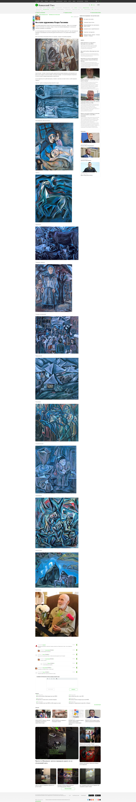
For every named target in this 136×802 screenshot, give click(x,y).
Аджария (40, 7)
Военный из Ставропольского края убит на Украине (79, 703)
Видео (74, 1)
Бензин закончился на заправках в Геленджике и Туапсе (59, 721)
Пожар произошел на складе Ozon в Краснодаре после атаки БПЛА (88, 43)
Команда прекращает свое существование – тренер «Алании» (92, 25)
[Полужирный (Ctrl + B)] (47, 679)
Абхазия (37, 7)
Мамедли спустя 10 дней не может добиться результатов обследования (92, 721)
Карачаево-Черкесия (39, 9)
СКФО (82, 9)
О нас (70, 795)
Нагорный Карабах (53, 9)
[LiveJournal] (33, 28)
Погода (86, 1)
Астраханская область (58, 7)
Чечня (92, 9)
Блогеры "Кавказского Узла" (43, 14)
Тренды (46, 1)
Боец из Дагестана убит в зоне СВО (76, 696)
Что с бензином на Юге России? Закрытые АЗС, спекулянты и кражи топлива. (90, 786)
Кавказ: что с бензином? (40, 12)
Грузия (72, 7)
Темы (42, 1)
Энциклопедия (59, 1)
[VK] (33, 17)
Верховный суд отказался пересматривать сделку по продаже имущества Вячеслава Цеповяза (89, 60)
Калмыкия (91, 7)
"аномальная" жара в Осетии (89, 22)
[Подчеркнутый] (52, 679)
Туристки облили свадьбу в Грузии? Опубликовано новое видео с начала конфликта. (90, 744)
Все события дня (97, 704)
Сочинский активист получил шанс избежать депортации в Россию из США (90, 102)
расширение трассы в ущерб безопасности (91, 28)
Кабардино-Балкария (86, 7)
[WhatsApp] (33, 20)
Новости (37, 1)
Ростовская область (68, 9)
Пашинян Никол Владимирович (87, 145)
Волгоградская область (66, 7)
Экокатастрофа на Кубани (96, 12)
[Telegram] (33, 19)
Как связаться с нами (76, 795)
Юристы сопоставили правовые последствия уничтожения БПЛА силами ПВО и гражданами (90, 115)
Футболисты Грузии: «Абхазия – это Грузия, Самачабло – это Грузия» (92, 35)
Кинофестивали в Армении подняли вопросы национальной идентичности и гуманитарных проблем (76, 722)
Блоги (69, 1)
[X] (33, 24)
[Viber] (33, 22)
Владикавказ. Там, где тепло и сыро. (54, 14)
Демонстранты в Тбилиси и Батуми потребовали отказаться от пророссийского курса (42, 721)
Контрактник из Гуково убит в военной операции (46, 699)
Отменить (73, 689)
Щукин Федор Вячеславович (87, 175)
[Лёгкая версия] (96, 1)
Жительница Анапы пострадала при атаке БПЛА (79, 699)
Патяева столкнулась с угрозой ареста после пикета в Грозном (90, 80)
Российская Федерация (60, 9)
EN (100, 1)
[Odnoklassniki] (33, 26)
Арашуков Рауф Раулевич (86, 160)
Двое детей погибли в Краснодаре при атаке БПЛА (90, 51)
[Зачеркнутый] (54, 679)
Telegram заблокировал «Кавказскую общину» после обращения (89, 764)
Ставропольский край (87, 9)
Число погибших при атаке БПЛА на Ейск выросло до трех (48, 703)
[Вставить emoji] (57, 679)
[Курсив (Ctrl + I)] (50, 679)
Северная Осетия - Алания (76, 9)
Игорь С (44, 654)
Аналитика (52, 1)
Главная (36, 14)
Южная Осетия (96, 9)
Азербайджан (48, 7)
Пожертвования (83, 795)
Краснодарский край (46, 9)
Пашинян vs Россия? (68, 12)
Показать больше (68, 788)
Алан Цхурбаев (45, 667)
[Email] (33, 29)
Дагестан (76, 7)
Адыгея (44, 7)
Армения (53, 7)
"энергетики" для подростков (89, 32)
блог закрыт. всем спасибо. (89, 19)
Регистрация (50, 689)
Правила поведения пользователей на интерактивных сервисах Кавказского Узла (58, 799)
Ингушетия (80, 7)
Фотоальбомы (80, 1)
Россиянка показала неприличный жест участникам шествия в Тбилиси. (66, 786)
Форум (65, 1)
